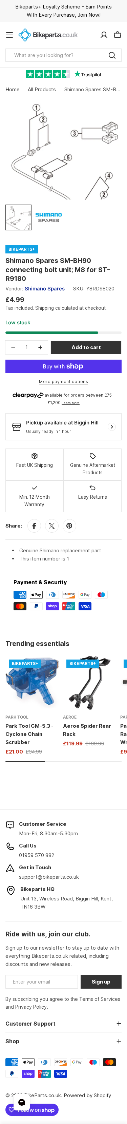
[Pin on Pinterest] (69, 526)
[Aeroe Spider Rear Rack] (90, 683)
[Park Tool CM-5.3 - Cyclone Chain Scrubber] (32, 683)
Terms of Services (99, 999)
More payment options (63, 381)
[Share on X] (52, 526)
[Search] (112, 55)
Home (12, 89)
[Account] (104, 35)
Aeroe (70, 717)
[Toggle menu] (9, 35)
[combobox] (63, 55)
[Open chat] (22, 1102)
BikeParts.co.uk (42, 1095)
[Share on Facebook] (34, 526)
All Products (42, 89)
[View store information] (112, 427)
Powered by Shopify (87, 1095)
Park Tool (16, 717)
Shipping (44, 308)
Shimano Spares (45, 288)
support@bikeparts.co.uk (49, 877)
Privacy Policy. (31, 1007)
